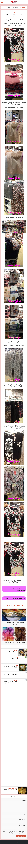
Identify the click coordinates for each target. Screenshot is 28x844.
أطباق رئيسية (14, 788)
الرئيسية (24, 7)
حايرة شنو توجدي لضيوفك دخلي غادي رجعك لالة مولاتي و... (10, 667)
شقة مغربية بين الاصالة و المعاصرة (10, 674)
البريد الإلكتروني (22, 819)
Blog (20, 7)
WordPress (3, 842)
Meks (13, 842)
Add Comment (14, 16)
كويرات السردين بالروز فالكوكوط (10, 789)
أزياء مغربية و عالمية (20, 605)
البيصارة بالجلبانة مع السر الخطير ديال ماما (10, 659)
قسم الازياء (9, 605)
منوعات (14, 12)
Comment (23, 800)
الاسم (24, 814)
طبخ (14, 605)
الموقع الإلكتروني (22, 825)
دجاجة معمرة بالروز (13, 651)
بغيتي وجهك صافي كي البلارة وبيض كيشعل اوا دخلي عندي (10, 682)
